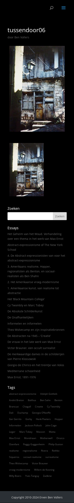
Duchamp (22, 412)
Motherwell (46, 438)
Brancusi (14, 406)
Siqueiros (14, 457)
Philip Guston (56, 444)
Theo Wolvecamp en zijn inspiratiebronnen (36, 330)
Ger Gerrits (15, 419)
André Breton (16, 400)
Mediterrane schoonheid (23, 371)
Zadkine (47, 476)
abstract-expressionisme (22, 394)
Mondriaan (30, 438)
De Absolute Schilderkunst (24, 311)
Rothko (55, 450)
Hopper (59, 419)
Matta (52, 431)
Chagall (27, 406)
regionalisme (30, 450)
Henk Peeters (43, 419)
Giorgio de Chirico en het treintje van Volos (35, 365)
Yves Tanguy (32, 476)
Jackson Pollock (33, 425)
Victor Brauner (40, 463)
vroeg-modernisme (19, 469)
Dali (11, 412)
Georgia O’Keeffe (41, 412)
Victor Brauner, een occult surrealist (31, 348)
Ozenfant (14, 444)
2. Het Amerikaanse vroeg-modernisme (33, 282)
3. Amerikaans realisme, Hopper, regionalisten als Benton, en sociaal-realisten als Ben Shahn (31, 271)
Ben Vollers (21, 37)
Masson (40, 431)
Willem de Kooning (44, 469)
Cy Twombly (53, 406)
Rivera (44, 450)
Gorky (28, 419)
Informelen (15, 425)
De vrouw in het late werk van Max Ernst (34, 342)
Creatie (39, 406)
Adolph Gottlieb (48, 394)
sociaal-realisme (32, 457)
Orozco (60, 438)
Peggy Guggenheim (34, 444)
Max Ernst (14, 438)
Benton (58, 400)
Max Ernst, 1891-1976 (21, 377)
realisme (14, 450)
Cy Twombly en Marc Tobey (25, 305)
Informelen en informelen (24, 323)
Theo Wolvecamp (18, 463)
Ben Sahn (45, 400)
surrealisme (52, 457)
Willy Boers (15, 476)
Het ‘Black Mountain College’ (26, 299)
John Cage (51, 425)
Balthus (32, 400)
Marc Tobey (25, 431)
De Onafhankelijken (20, 317)
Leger (12, 431)
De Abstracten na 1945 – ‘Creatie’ (29, 336)
